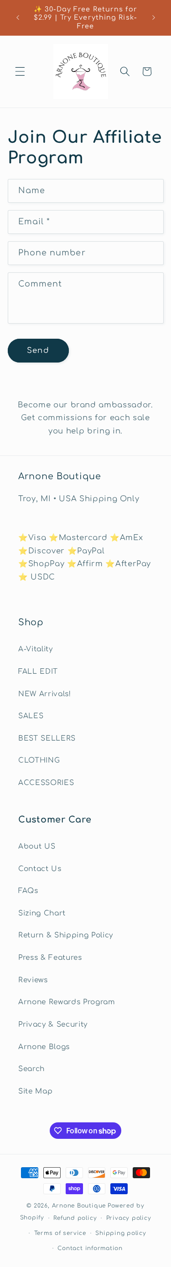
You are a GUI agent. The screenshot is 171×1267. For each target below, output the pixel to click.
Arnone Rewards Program (66, 1002)
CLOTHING (39, 760)
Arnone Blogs (44, 1047)
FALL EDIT (38, 671)
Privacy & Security (53, 1024)
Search (31, 1069)
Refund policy (75, 1218)
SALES (30, 716)
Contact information (90, 1248)
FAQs (28, 891)
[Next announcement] (154, 18)
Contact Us (40, 869)
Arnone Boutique (79, 1205)
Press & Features (50, 957)
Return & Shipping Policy (65, 935)
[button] (20, 71)
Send (38, 350)
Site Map (35, 1091)
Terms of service (60, 1233)
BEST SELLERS (47, 738)
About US (36, 846)
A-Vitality (35, 649)
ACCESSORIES (46, 783)
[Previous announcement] (18, 18)
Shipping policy (120, 1233)
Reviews (33, 980)
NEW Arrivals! (44, 694)
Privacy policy (128, 1218)
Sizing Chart (42, 913)
